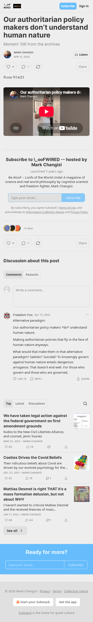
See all (12, 530)
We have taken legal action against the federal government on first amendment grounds (35, 421)
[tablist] (22, 274)
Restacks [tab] (32, 275)
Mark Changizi (24, 52)
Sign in (84, 6)
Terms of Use (67, 208)
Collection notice (76, 591)
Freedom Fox (23, 315)
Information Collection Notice (45, 212)
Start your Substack (35, 602)
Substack (25, 613)
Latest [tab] (19, 403)
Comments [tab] (13, 275)
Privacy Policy (79, 212)
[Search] (85, 403)
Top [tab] (8, 403)
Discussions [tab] (37, 403)
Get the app (68, 602)
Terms (57, 591)
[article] (46, 431)
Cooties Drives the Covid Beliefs (32, 457)
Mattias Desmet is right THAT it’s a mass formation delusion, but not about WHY (34, 494)
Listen (83, 55)
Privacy (45, 591)
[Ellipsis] (87, 314)
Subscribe (68, 6)
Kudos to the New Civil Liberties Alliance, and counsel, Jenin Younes (33, 434)
